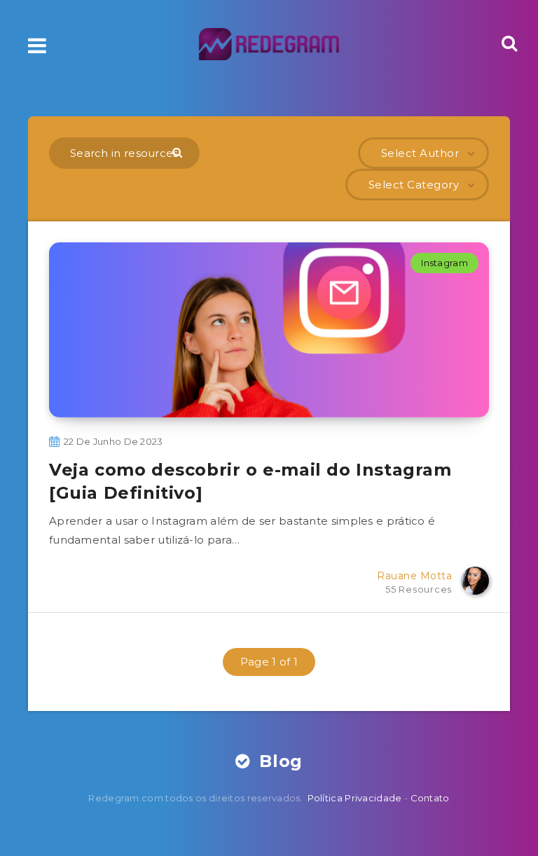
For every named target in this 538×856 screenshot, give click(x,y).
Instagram (444, 262)
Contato (430, 797)
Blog (278, 761)
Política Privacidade (355, 797)
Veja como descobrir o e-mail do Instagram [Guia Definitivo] (250, 481)
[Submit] (179, 152)
